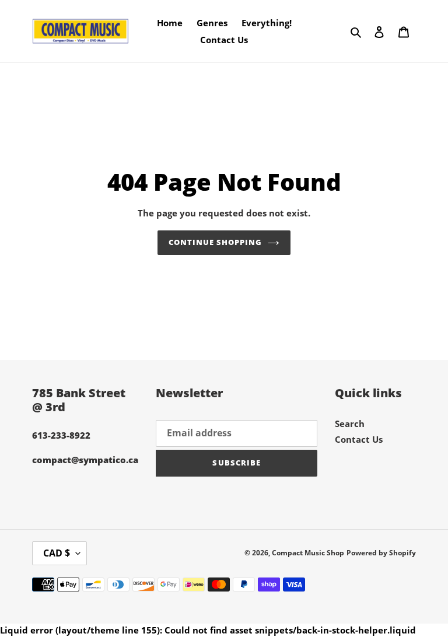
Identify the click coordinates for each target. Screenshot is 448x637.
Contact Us (359, 439)
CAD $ (56, 553)
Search (350, 423)
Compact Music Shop (308, 553)
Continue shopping (215, 242)
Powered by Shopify (381, 553)
